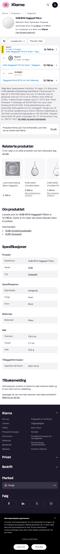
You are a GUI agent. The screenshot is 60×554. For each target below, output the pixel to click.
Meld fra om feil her (11, 397)
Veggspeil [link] (31, 13)
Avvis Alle (21, 547)
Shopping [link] (15, 13)
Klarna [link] (5, 13)
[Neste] (54, 177)
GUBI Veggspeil (13, 234)
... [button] (23, 13)
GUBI (30, 268)
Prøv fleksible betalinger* (25, 32)
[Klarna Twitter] (37, 503)
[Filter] (4, 41)
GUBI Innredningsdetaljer (18, 230)
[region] (30, 533)
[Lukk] (55, 518)
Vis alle (5, 154)
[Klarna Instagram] (51, 503)
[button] (8, 23)
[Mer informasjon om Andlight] (3, 73)
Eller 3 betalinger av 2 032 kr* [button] (32, 194)
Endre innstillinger (30, 539)
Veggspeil (32, 274)
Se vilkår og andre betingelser (32, 119)
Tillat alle (39, 547)
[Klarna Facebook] (9, 503)
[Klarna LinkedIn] (23, 503)
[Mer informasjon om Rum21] (3, 58)
